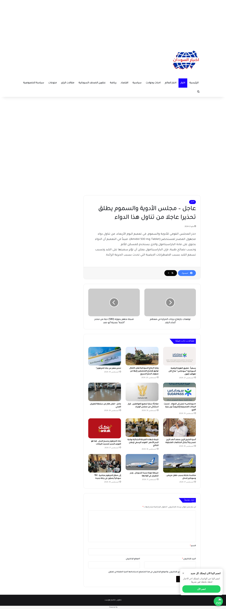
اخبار (183, 83)
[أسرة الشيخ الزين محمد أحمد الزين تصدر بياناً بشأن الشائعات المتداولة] (179, 427)
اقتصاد (124, 83)
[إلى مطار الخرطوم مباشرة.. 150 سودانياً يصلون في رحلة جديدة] (104, 463)
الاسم (193, 546)
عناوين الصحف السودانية (92, 83)
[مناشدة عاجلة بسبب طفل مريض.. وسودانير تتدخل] (179, 463)
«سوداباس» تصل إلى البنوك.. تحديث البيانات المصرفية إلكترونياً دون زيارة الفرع (180, 407)
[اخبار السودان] (185, 60)
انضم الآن (201, 589)
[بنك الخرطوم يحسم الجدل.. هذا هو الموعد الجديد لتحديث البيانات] (104, 428)
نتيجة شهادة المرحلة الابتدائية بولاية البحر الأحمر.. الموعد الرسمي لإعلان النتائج (143, 443)
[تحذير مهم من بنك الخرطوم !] (104, 356)
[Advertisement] (113, 21)
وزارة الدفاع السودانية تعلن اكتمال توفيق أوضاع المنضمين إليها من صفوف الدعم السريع (144, 371)
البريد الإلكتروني (189, 559)
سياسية (137, 83)
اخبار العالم (170, 83)
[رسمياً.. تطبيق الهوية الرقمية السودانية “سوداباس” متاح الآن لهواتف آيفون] (179, 356)
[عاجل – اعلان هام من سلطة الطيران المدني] (104, 392)
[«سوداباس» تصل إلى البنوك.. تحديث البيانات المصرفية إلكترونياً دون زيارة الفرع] (179, 392)
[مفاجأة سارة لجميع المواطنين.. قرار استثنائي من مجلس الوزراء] (142, 392)
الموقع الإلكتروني (133, 559)
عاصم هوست (110, 600)
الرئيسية (193, 83)
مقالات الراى (67, 83)
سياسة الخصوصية (33, 83)
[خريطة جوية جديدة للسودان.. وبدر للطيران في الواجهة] (142, 462)
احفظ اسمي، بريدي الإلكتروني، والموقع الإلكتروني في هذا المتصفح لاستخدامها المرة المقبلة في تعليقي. (150, 572)
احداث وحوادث (153, 83)
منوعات (52, 83)
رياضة (113, 83)
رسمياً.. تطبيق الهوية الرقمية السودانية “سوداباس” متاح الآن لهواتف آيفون (182, 371)
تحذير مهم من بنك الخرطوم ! (108, 368)
